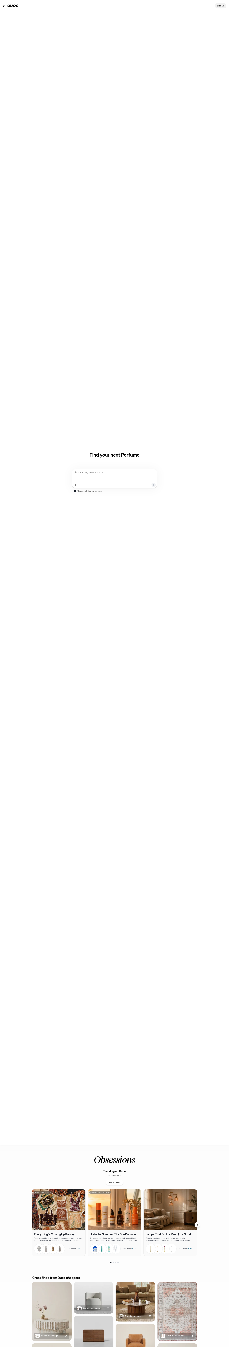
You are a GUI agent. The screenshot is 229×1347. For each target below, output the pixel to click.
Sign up (220, 6)
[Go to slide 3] (115, 1262)
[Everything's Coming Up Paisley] (58, 1222)
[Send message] (153, 485)
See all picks (114, 1182)
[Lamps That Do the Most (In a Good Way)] (170, 1222)
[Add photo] (75, 485)
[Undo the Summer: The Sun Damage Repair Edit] (114, 1222)
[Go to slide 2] (113, 1262)
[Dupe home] (12, 6)
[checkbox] (75, 491)
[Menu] (4, 6)
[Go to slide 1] (111, 1262)
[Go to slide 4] (118, 1262)
